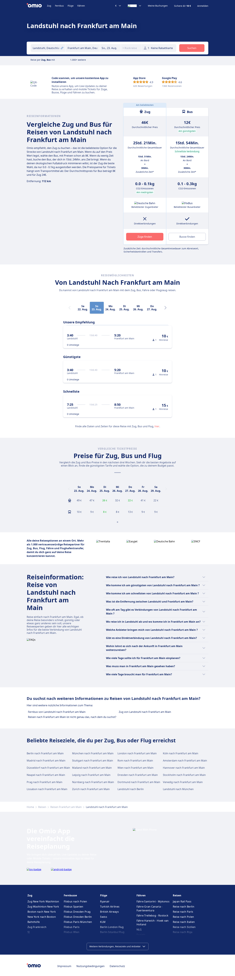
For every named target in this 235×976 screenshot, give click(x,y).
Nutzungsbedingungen (90, 966)
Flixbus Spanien (73, 906)
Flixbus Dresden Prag (77, 911)
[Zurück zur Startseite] (37, 5)
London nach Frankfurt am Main (137, 753)
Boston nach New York (41, 911)
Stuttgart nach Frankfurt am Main (92, 760)
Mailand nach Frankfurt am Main (92, 767)
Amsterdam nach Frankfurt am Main (185, 760)
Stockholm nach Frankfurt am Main (184, 775)
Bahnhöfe (33, 922)
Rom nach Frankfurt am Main (135, 760)
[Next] (165, 308)
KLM (103, 922)
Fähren (81, 5)
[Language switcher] (134, 6)
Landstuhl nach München (178, 789)
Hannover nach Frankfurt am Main (184, 767)
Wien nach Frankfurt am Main (135, 767)
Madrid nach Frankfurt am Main (46, 760)
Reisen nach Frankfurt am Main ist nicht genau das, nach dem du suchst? (72, 717)
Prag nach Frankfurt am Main (44, 782)
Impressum (64, 966)
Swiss (103, 917)
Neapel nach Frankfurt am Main (46, 775)
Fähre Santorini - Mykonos (153, 901)
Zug (49, 5)
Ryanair (105, 901)
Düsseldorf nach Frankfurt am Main (48, 767)
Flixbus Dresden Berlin (78, 917)
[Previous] (68, 488)
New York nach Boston (41, 917)
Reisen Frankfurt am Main (66, 807)
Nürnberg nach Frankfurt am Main (93, 782)
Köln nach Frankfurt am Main (180, 753)
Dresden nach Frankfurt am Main (138, 775)
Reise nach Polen (183, 917)
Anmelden (202, 6)
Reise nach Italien (184, 922)
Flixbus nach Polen (75, 901)
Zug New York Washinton (43, 901)
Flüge (71, 5)
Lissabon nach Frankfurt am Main (47, 789)
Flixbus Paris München (78, 922)
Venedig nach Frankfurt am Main (183, 782)
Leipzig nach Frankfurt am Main (91, 775)
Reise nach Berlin (183, 906)
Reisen (42, 807)
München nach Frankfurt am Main (93, 753)
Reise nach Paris (183, 911)
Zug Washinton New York (43, 906)
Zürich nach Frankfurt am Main (91, 789)
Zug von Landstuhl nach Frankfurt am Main (145, 712)
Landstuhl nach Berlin (131, 789)
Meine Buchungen (158, 5)
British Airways (109, 911)
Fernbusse (70, 895)
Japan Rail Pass (182, 901)
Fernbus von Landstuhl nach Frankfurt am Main (57, 712)
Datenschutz (117, 966)
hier (157, 426)
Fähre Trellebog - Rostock (152, 915)
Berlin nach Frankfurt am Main (45, 753)
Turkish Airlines (109, 906)
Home (30, 807)
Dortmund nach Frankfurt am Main (139, 782)
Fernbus (59, 5)
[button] (110, 48)
